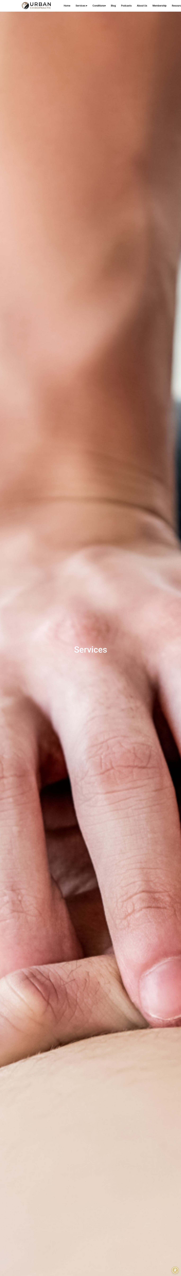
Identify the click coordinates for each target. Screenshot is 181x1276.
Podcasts (126, 5)
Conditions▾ (99, 5)
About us (142, 5)
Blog (113, 5)
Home (67, 5)
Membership (160, 5)
